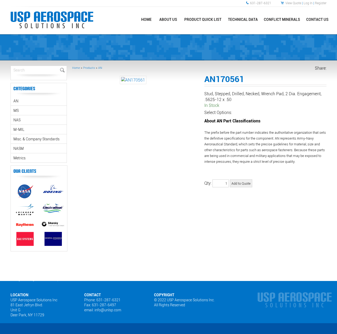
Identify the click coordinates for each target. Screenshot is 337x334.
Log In (308, 3)
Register (320, 3)
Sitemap (53, 279)
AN (100, 68)
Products (89, 68)
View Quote (293, 3)
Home (76, 68)
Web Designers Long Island (24, 279)
